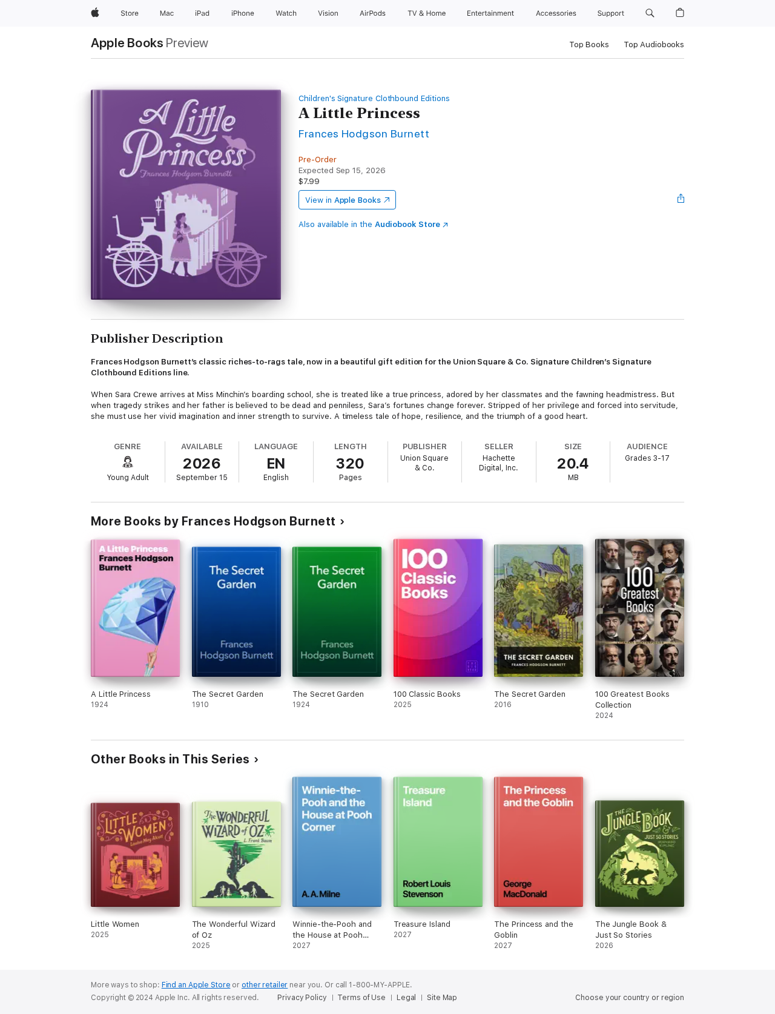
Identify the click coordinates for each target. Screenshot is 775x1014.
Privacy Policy (301, 997)
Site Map (442, 997)
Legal (406, 997)
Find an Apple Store (196, 985)
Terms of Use (361, 997)
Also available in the (369, 224)
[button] (650, 13)
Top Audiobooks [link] (654, 44)
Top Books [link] (589, 44)
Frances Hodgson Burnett (363, 133)
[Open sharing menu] (681, 200)
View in (343, 200)
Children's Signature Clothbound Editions (373, 98)
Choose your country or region (629, 997)
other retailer (265, 985)
